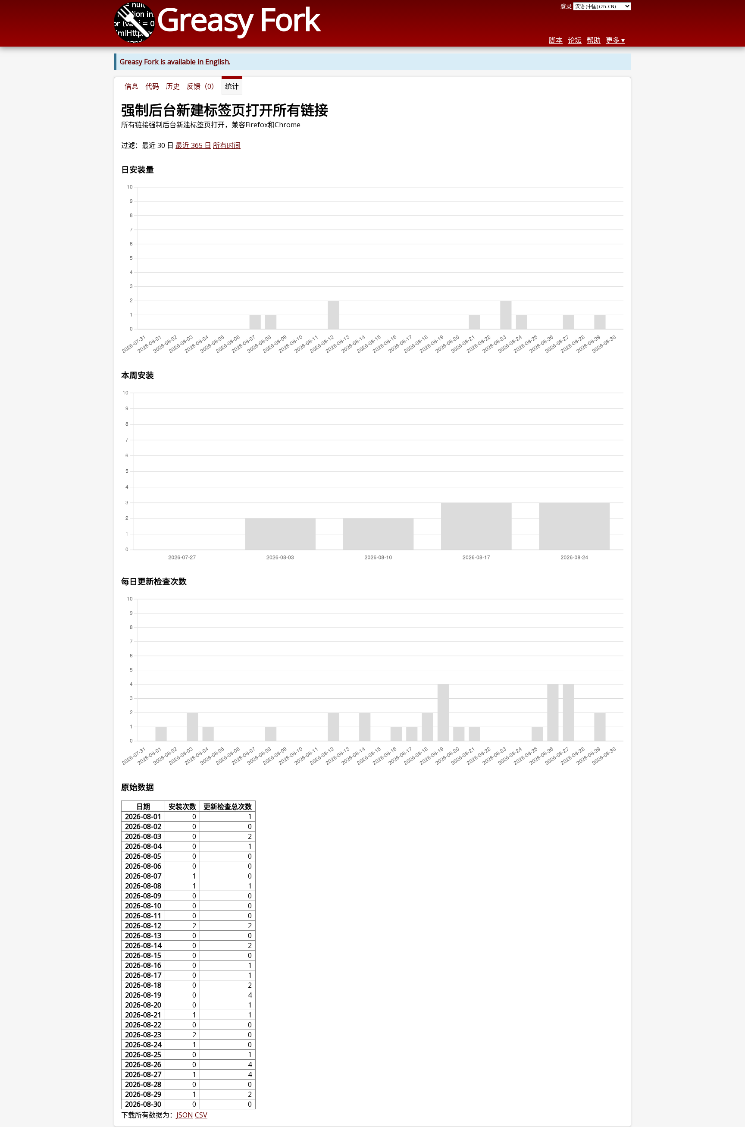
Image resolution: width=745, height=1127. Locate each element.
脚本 (556, 40)
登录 (566, 6)
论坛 (575, 40)
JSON (184, 1115)
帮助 (594, 40)
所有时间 (227, 145)
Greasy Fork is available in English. (175, 61)
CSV (201, 1115)
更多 (613, 40)
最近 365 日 (193, 145)
